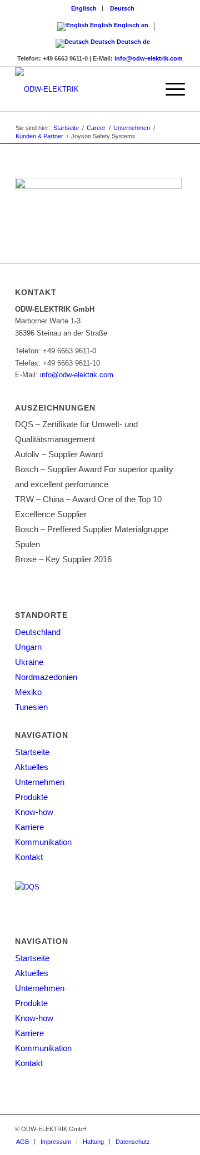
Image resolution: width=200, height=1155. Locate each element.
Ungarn (28, 647)
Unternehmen (39, 782)
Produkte (31, 797)
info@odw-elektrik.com (148, 58)
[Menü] (169, 89)
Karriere (29, 827)
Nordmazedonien (46, 677)
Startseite (32, 752)
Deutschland (38, 632)
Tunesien (31, 707)
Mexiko (28, 692)
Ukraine (29, 662)
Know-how (34, 812)
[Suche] (143, 89)
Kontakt (29, 857)
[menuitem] (84, 8)
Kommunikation (43, 842)
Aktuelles (31, 767)
